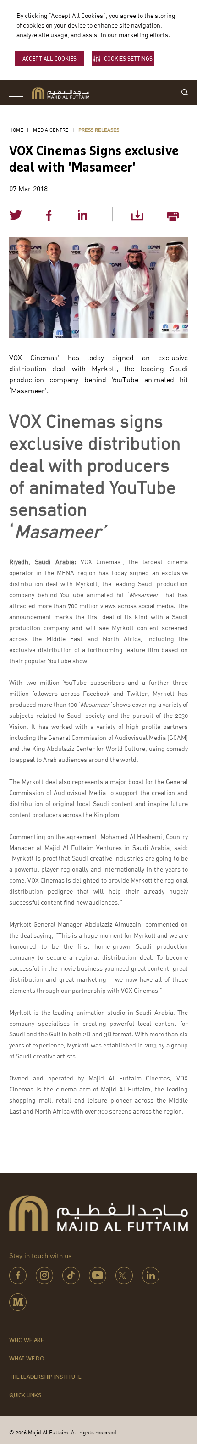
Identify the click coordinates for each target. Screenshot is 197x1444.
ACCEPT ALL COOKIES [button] (49, 58)
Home (16, 130)
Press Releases (98, 130)
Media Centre (51, 130)
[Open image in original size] (60, 93)
